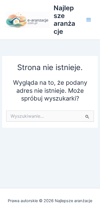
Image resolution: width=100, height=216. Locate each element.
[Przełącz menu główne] (88, 20)
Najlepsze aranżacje (64, 19)
